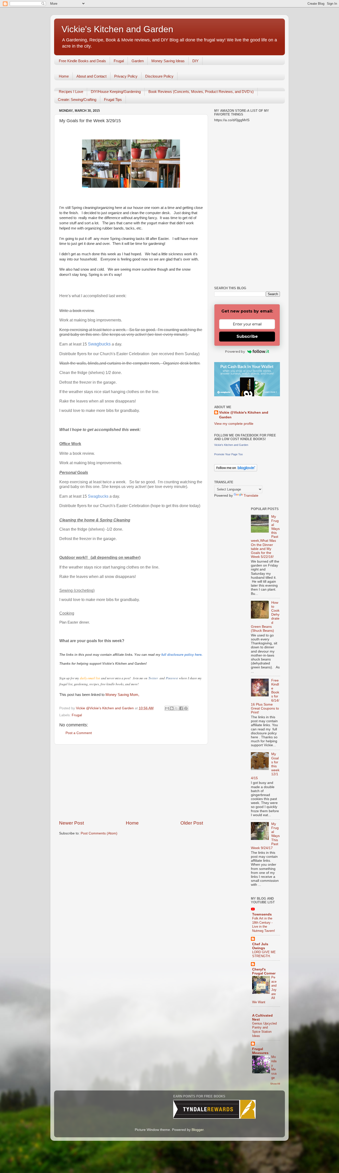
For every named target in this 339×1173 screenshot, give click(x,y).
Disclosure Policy (159, 76)
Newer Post (71, 823)
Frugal (119, 61)
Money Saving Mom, (122, 695)
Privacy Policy (125, 76)
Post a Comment (79, 733)
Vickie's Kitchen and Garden (117, 29)
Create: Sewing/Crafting (77, 99)
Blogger (197, 1130)
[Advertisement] (131, 782)
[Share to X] (176, 708)
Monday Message (273, 1067)
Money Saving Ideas (168, 61)
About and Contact (91, 76)
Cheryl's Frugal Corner (263, 971)
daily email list (90, 678)
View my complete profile (233, 424)
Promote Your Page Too (228, 454)
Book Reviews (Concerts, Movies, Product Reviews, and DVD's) (201, 91)
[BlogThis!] (171, 708)
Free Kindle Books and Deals (82, 61)
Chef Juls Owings (260, 946)
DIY (195, 61)
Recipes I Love (71, 91)
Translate (251, 495)
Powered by (235, 351)
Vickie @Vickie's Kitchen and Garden (243, 415)
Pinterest (172, 678)
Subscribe (247, 336)
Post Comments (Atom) (99, 833)
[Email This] (167, 708)
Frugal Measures (260, 1051)
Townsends (262, 914)
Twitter (153, 678)
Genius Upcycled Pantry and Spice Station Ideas (264, 1030)
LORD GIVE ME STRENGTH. (264, 954)
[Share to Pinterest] (185, 708)
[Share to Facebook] (181, 708)
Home (64, 76)
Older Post (191, 823)
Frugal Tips (113, 99)
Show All (275, 1083)
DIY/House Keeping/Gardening (116, 91)
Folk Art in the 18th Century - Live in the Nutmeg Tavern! (263, 924)
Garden (138, 61)
